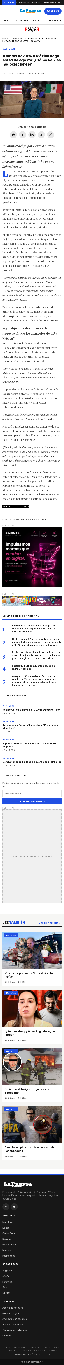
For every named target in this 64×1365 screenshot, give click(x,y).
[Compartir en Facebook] (22, 134)
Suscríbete (52, 11)
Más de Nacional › (50, 923)
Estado (37, 20)
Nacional (18, 38)
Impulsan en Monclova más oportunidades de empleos (29, 745)
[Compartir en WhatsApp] (13, 134)
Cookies (6, 1335)
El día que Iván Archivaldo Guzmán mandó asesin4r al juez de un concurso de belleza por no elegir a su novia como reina (36, 655)
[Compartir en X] (41, 134)
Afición (5, 1276)
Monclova (22, 20)
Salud (5, 1287)
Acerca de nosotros (12, 1307)
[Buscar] (13, 11)
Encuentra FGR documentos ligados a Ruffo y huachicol (33, 667)
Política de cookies (39, 1354)
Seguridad (7, 1270)
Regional (6, 1239)
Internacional (9, 1255)
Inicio (7, 20)
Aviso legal (20, 1354)
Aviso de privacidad (12, 1324)
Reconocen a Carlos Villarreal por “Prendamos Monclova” (30, 727)
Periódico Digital (10, 1313)
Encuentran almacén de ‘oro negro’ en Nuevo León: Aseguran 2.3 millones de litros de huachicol (34, 628)
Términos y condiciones (14, 1330)
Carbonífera (8, 1233)
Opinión (6, 1293)
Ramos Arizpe (9, 1244)
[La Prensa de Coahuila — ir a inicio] (30, 11)
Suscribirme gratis (32, 801)
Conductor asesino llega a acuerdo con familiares (32, 761)
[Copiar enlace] (50, 134)
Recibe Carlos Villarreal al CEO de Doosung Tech (31, 709)
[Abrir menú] (5, 11)
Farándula (7, 1281)
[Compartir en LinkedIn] (32, 134)
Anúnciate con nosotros (14, 1319)
